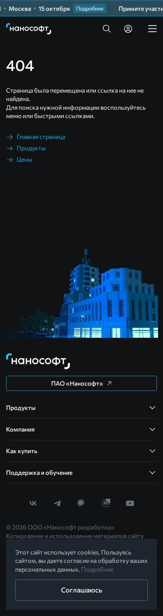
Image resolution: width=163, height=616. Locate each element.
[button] (106, 28)
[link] (29, 28)
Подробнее (97, 569)
